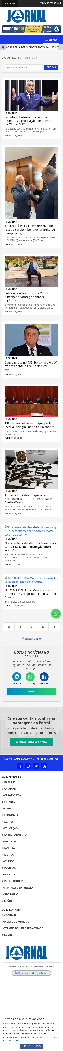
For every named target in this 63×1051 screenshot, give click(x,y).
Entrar (10, 3)
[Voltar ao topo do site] (58, 578)
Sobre (8, 935)
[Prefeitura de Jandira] (33, 29)
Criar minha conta (32, 742)
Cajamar (10, 788)
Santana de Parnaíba (18, 887)
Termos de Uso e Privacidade (23, 928)
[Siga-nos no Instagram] (28, 766)
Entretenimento (15, 835)
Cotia (8, 808)
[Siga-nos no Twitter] (36, 766)
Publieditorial (14, 881)
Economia (11, 815)
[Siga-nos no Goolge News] (31, 973)
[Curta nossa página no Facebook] (20, 766)
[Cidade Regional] (31, 15)
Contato (10, 915)
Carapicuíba (12, 795)
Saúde (8, 900)
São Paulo (11, 894)
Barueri (9, 782)
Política (10, 874)
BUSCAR (51, 67)
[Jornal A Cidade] (31, 638)
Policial (10, 868)
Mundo (9, 854)
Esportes (10, 841)
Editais (9, 821)
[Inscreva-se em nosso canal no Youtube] (44, 766)
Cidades (9, 802)
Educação (11, 828)
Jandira (9, 848)
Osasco (9, 861)
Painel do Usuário (16, 921)
